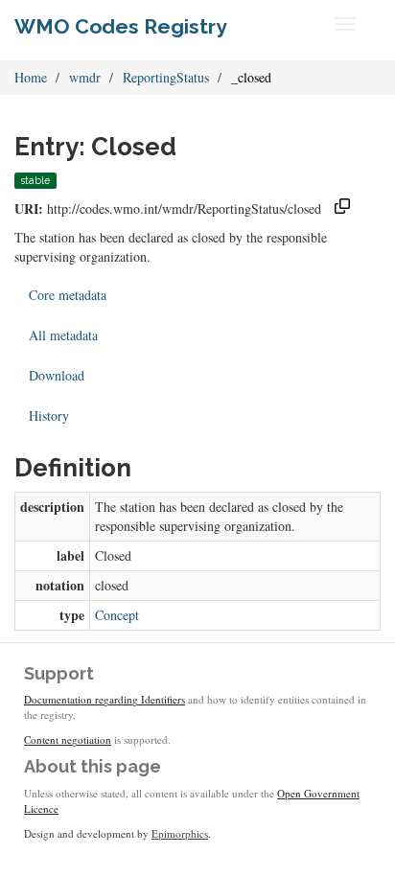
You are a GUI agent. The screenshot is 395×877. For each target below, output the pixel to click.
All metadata (63, 335)
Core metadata (67, 295)
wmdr (85, 77)
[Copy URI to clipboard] (342, 208)
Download (56, 375)
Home (30, 77)
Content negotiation (67, 739)
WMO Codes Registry (120, 26)
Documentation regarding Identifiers (104, 699)
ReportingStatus (166, 77)
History (49, 415)
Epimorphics (179, 833)
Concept (117, 615)
